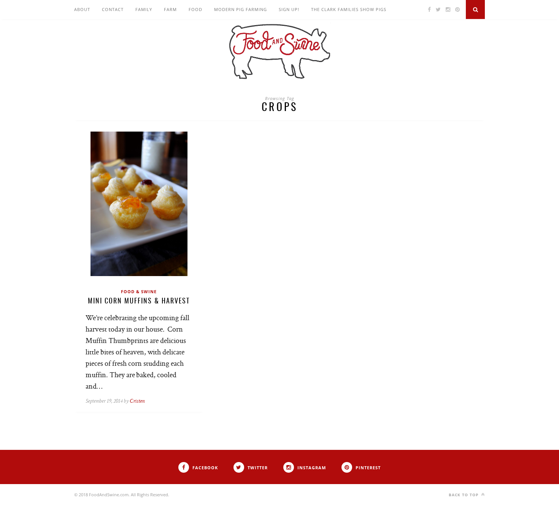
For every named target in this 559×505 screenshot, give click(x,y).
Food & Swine (139, 291)
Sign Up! (289, 9)
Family (143, 9)
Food (195, 9)
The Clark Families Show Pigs (348, 9)
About (82, 9)
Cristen (137, 401)
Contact (113, 9)
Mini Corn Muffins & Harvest (139, 301)
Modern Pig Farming (240, 9)
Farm (170, 9)
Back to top (464, 494)
